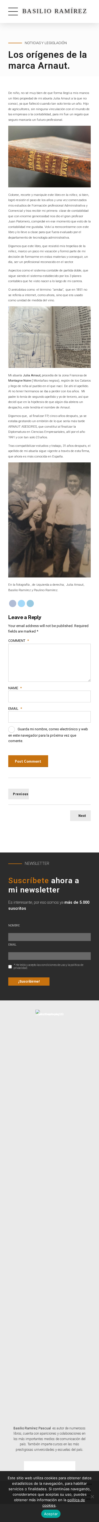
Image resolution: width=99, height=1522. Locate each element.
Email (15, 708)
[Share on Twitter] (21, 603)
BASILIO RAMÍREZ (54, 11)
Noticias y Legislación (46, 43)
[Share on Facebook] (12, 603)
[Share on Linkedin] (30, 603)
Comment (18, 641)
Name (15, 688)
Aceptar (51, 1514)
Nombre (14, 925)
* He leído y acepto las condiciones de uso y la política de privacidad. (48, 966)
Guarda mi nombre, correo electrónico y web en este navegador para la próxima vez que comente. (48, 735)
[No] (92, 1496)
